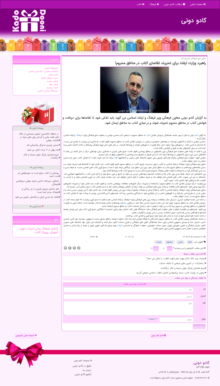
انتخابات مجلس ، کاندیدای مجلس (43, 71)
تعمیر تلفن (53, 75)
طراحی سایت (52, 81)
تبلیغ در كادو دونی (82, 366)
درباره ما (87, 370)
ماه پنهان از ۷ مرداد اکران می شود (43, 150)
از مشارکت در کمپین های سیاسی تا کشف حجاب (182, 263)
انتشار (54, 228)
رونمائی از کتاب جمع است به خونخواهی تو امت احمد (38, 174)
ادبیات (29, 228)
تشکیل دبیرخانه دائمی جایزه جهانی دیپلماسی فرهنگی (37, 182)
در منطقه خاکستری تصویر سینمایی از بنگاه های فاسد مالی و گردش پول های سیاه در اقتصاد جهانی (39, 137)
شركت (119, 225)
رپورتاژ (44, 232)
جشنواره (123, 203)
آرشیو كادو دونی (83, 375)
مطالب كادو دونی (173, 4)
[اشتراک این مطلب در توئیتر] (65, 248)
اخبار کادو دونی (157, 335)
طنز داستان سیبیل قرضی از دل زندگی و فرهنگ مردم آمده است (40, 190)
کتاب (139, 4)
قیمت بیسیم (52, 88)
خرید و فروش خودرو (49, 78)
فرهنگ (153, 4)
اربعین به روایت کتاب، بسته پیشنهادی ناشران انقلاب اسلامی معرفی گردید (170, 273)
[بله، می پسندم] (169, 248)
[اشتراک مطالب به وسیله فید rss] (74, 248)
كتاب (148, 135)
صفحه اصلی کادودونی (25, 335)
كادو (196, 135)
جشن (180, 242)
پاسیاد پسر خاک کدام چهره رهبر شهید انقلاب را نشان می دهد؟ (175, 258)
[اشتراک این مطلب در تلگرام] (79, 248)
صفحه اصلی (197, 4)
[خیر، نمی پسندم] (156, 248)
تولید (22, 228)
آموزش (53, 232)
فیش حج (54, 84)
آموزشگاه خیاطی (51, 68)
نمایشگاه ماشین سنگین (48, 91)
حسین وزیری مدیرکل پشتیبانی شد (43, 145)
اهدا (116, 158)
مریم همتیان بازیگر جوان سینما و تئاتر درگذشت (183, 268)
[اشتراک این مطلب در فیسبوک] (70, 248)
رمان (37, 228)
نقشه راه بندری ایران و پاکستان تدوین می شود (37, 197)
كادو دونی (193, 19)
